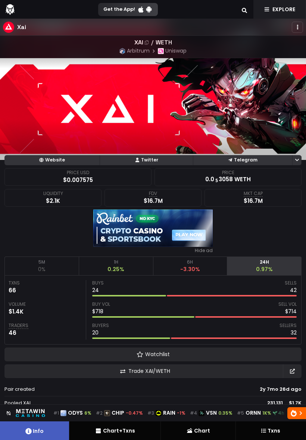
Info (38, 431)
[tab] (41, 266)
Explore (283, 9)
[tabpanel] (153, 310)
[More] (297, 27)
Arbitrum (138, 50)
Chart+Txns (119, 430)
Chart (202, 430)
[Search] (244, 9)
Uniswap (176, 50)
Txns (274, 430)
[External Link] (292, 371)
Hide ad (204, 251)
